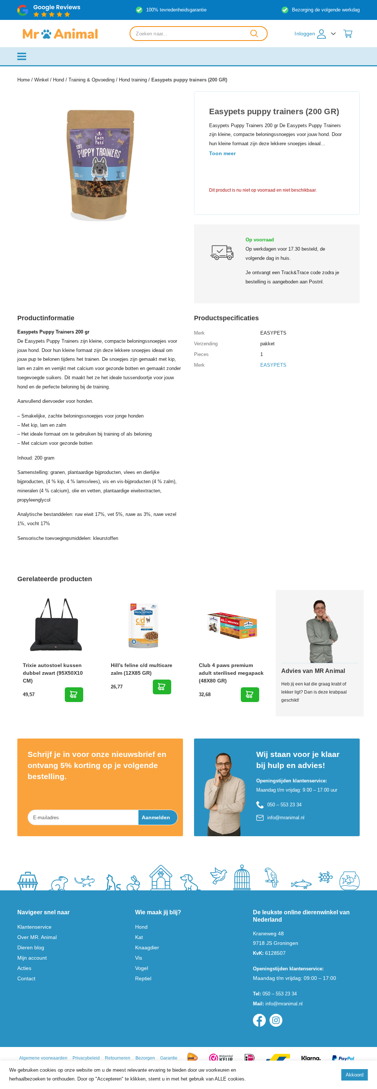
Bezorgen (145, 1058)
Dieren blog (30, 947)
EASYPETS (273, 365)
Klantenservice (34, 927)
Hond (58, 80)
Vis (138, 958)
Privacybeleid (86, 1058)
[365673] (162, 687)
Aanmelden (156, 817)
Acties (24, 968)
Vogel (141, 968)
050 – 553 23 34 (284, 804)
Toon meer (222, 153)
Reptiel (143, 978)
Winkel (41, 80)
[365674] (250, 694)
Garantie (168, 1058)
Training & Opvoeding (91, 80)
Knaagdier (147, 947)
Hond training (133, 80)
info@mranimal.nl (285, 817)
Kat (139, 937)
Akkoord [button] (354, 1075)
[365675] (74, 694)
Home (23, 80)
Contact (26, 978)
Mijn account (32, 958)
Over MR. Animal (37, 937)
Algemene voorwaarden (43, 1058)
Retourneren (117, 1058)
